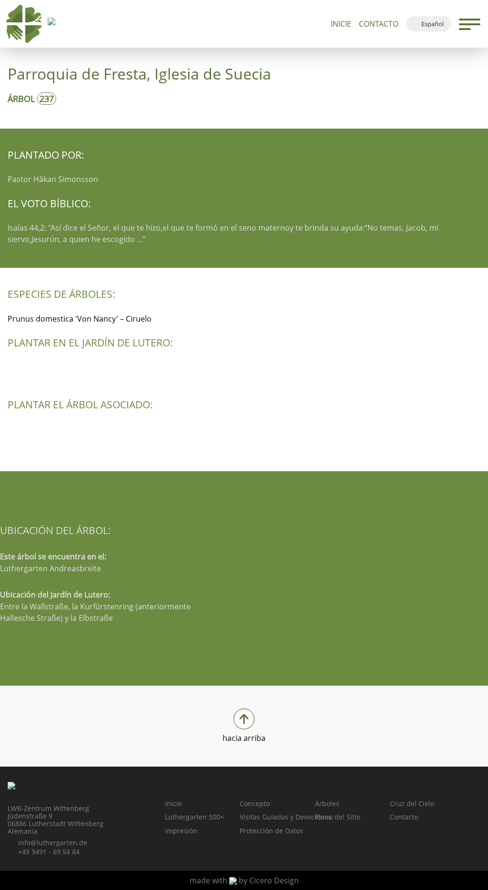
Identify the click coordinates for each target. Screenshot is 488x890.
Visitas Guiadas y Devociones (277, 816)
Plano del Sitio (337, 816)
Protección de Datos (271, 830)
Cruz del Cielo (412, 803)
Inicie (341, 24)
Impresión (181, 830)
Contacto (378, 24)
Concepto (255, 803)
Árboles (327, 803)
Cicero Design (274, 880)
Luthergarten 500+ (194, 816)
